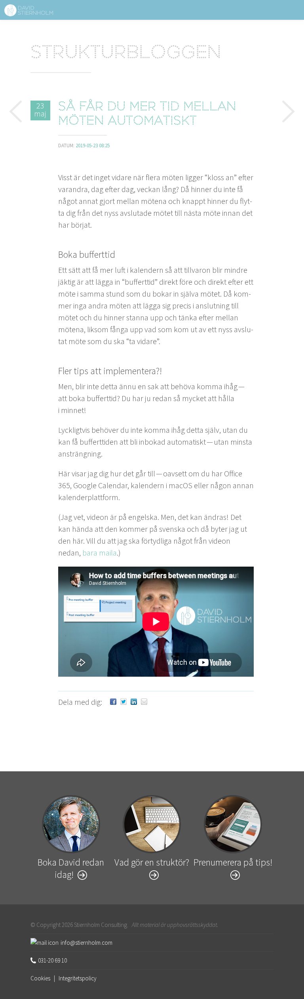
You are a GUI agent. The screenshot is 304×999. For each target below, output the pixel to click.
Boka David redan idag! (71, 868)
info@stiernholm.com (86, 942)
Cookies (40, 978)
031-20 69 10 (52, 960)
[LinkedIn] (134, 702)
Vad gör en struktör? (151, 862)
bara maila (99, 553)
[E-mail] (144, 702)
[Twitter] (123, 702)
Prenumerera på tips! (233, 862)
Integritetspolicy (78, 978)
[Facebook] (113, 702)
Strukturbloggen (125, 54)
